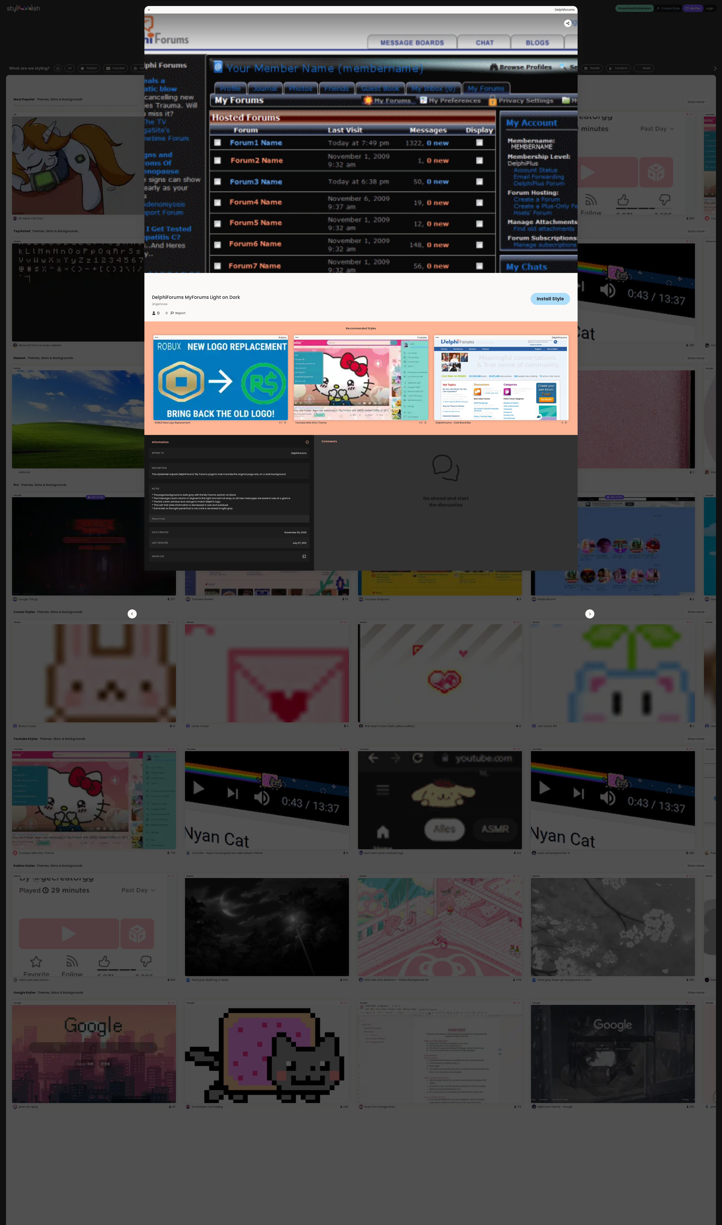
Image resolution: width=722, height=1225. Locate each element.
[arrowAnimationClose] (132, 614)
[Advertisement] (15, 612)
